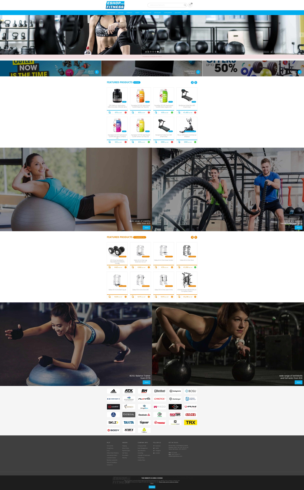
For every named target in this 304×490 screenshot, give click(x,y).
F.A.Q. (108, 450)
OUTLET (186, 12)
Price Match (125, 455)
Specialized (157, 12)
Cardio (137, 12)
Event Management (143, 448)
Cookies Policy (141, 460)
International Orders (112, 455)
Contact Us (110, 465)
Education (178, 12)
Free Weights (111, 12)
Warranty (124, 457)
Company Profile (142, 446)
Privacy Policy (141, 457)
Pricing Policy (110, 448)
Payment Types (126, 450)
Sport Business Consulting (141, 452)
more (146, 228)
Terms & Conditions (112, 462)
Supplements (168, 12)
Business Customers (112, 460)
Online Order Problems (113, 453)
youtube (157, 453)
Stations (120, 12)
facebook (157, 446)
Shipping (124, 446)
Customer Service (111, 457)
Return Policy (125, 448)
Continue (152, 487)
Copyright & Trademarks (144, 455)
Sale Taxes (125, 453)
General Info (110, 446)
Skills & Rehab (147, 12)
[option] (117, 115)
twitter (157, 448)
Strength (129, 12)
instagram (158, 450)
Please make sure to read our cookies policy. (164, 482)
